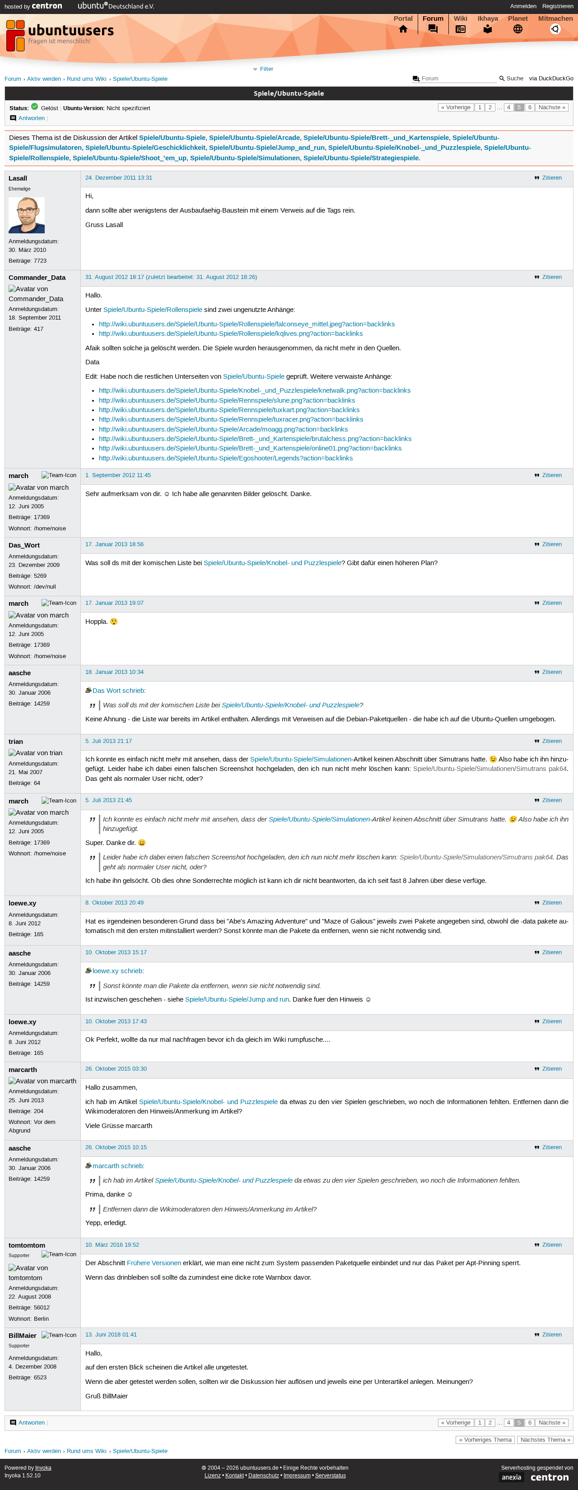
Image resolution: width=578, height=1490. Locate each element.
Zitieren (552, 177)
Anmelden (523, 6)
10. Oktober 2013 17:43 (116, 1021)
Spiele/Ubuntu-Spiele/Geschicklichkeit (145, 147)
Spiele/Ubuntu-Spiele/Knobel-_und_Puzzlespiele (404, 147)
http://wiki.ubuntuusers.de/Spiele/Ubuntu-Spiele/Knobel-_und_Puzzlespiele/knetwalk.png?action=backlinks (255, 391)
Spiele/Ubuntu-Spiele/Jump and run (237, 1000)
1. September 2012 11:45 (118, 475)
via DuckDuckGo (551, 78)
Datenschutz (263, 1475)
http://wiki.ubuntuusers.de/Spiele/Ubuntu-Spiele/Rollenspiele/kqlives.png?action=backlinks (231, 334)
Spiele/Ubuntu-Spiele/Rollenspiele (152, 310)
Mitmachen (555, 18)
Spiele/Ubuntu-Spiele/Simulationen (245, 157)
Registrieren (557, 6)
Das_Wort (24, 545)
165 (38, 934)
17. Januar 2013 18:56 (114, 544)
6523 (40, 1377)
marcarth (23, 1069)
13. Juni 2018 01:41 (111, 1334)
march (18, 475)
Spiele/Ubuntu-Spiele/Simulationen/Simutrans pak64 (490, 769)
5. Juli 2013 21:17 (108, 741)
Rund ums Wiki (87, 79)
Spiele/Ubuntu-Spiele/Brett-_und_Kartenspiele (376, 137)
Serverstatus (330, 1475)
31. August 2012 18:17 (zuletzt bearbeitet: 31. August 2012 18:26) (171, 277)
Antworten (32, 118)
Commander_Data (37, 277)
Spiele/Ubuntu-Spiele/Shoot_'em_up (129, 157)
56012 (42, 1307)
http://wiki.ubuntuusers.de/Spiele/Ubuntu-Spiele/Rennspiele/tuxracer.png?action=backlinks (231, 420)
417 (38, 329)
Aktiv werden (44, 79)
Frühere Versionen (154, 1263)
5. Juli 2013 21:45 (108, 800)
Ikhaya (488, 18)
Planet (518, 18)
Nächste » (552, 107)
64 (37, 783)
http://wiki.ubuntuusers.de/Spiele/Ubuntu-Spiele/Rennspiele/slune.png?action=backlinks (227, 401)
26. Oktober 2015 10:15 (116, 1147)
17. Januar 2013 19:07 (114, 603)
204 (38, 1111)
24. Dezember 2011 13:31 (118, 177)
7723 (40, 261)
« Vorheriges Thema (485, 1440)
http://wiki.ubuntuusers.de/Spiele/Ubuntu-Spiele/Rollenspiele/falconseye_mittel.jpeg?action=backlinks (247, 324)
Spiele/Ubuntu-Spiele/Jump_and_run (267, 147)
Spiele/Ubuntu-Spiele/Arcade (254, 137)
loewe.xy (22, 903)
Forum (433, 18)
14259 (42, 703)
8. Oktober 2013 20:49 (114, 902)
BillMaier (23, 1335)
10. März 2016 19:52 (112, 1245)
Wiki (460, 18)
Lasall (18, 178)
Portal (403, 18)
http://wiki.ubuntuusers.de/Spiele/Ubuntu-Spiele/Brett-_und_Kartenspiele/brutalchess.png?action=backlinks (255, 439)
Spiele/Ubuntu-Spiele (140, 79)
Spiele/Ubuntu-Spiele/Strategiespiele (361, 157)
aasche (20, 673)
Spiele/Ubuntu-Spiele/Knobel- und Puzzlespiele (272, 563)
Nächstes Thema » (545, 1440)
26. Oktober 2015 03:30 (116, 1068)
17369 (42, 517)
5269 (40, 576)
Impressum (297, 1475)
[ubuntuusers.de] (61, 38)
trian (16, 741)
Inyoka (43, 1468)
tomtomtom (27, 1245)
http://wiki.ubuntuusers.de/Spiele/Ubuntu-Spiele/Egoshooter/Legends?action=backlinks (226, 459)
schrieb (133, 691)
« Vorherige (456, 107)
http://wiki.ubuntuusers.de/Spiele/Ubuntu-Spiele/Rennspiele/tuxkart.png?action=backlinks (229, 410)
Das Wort (107, 691)
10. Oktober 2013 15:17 (116, 952)
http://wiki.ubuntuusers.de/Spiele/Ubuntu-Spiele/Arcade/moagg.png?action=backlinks (223, 430)
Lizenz (213, 1475)
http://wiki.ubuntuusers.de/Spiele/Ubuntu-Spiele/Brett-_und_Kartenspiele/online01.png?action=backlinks (250, 449)
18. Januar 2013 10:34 (114, 672)
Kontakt (234, 1475)
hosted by (18, 6)
